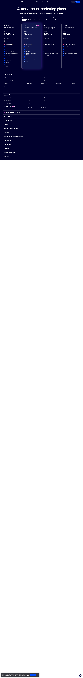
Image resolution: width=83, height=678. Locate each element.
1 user (66, 55)
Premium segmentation (9, 49)
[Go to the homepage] (7, 1)
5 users (7, 65)
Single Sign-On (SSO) (9, 62)
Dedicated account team (9, 64)
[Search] (70, 2)
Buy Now (7, 41)
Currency (54, 17)
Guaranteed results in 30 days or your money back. (48, 13)
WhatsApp (30, 19)
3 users (27, 61)
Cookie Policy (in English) (25, 675)
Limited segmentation (68, 49)
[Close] (38, 675)
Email (24, 19)
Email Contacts (46, 17)
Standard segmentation (48, 49)
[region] (20, 675)
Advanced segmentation (29, 49)
